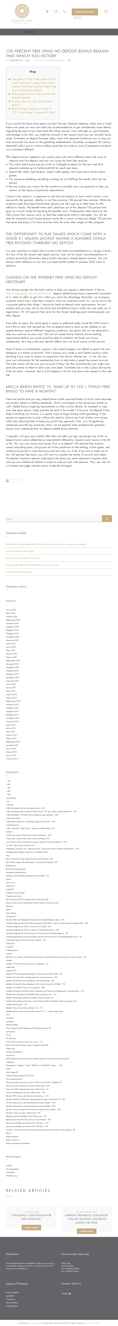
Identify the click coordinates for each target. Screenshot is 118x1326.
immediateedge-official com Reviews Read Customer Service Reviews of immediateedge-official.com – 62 (44, 937)
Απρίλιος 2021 (11, 735)
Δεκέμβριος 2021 (12, 708)
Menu (32, 32)
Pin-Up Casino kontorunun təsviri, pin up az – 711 (24, 1042)
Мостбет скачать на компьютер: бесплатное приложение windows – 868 (33, 1109)
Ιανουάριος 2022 (12, 704)
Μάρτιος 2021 (11, 738)
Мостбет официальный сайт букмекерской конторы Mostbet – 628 (30, 1106)
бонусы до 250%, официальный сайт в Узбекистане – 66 (27, 1089)
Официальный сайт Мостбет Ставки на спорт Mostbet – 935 (28, 1119)
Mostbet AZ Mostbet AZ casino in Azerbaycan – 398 (25, 988)
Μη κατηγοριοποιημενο (49, 60)
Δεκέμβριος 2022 (12, 667)
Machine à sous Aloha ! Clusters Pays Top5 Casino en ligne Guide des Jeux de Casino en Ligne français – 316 (46, 957)
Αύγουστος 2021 (12, 721)
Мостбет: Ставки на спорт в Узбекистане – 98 (23, 1113)
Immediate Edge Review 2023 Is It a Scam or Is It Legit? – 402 (28, 926)
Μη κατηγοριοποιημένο (14, 1079)
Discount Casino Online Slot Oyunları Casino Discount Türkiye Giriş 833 (32, 903)
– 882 (8, 791)
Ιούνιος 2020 (11, 748)
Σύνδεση (9, 1165)
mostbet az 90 (11, 970)
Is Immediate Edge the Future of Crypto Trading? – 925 (26, 940)
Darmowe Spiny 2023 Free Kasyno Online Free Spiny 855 (27, 899)
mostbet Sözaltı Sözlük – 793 (16, 1004)
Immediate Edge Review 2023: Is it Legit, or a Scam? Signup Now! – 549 (32, 930)
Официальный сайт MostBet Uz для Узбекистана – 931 (26, 1116)
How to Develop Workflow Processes (23, 558)
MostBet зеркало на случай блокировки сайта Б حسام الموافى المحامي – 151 (34, 1011)
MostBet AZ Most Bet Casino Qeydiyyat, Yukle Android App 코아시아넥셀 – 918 (35, 984)
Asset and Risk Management (19, 571)
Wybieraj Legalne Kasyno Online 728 (20, 1075)
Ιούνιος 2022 (11, 688)
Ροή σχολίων (10, 1172)
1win (8, 801)
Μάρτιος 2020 (11, 752)
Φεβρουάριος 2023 (13, 660)
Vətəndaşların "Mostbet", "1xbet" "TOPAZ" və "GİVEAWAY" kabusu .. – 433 (34, 1065)
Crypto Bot (10, 889)
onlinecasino (10, 1031)
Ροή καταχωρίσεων (12, 1169)
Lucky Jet (9, 954)
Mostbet (9, 960)
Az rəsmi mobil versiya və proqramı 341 (20, 845)
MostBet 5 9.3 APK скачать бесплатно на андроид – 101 (27, 964)
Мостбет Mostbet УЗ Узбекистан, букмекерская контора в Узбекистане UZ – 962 (35, 1099)
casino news (10, 882)
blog (7, 855)
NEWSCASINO (12, 1025)
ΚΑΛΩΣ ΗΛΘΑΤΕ (12, 1293)
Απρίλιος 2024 (11, 616)
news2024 (10, 1018)
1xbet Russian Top (12, 825)
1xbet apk (9, 805)
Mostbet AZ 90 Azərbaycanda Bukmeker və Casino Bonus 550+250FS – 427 (34, 974)
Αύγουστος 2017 (12, 759)
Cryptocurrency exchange (15, 893)
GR (106, 11)
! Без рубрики (11, 798)
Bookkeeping (10, 866)
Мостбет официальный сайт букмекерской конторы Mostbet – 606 (30, 1103)
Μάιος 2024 (10, 613)
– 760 (8, 788)
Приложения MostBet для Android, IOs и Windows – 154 (27, 1123)
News (8, 1015)
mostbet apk (10, 967)
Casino (8, 879)
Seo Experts (34, 1323)
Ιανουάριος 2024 (12, 623)
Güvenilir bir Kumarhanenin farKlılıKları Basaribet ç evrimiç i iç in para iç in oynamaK (46, 544)
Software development (14, 1052)
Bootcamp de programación (16, 872)
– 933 (8, 794)
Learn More (31, 1227)
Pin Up (8, 1035)
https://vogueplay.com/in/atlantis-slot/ (29, 293)
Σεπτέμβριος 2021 (13, 718)
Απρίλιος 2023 (11, 654)
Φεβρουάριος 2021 (13, 742)
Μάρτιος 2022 (11, 698)
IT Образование (12, 950)
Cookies (88, 1323)
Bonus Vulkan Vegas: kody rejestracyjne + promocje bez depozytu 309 (31, 862)
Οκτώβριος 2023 (12, 633)
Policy (97, 1323)
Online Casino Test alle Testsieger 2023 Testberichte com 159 (28, 1028)
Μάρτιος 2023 (11, 657)
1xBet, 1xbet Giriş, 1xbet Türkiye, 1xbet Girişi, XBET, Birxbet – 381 (30, 828)
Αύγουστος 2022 (12, 681)
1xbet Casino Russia (13, 818)
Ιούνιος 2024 (11, 610)
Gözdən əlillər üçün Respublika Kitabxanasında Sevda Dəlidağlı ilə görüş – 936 (35, 920)
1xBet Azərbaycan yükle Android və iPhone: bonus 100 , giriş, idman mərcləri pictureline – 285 (41, 811)
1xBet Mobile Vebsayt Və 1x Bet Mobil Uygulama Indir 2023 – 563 (30, 822)
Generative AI (11, 916)
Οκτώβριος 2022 (12, 674)
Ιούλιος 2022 (11, 684)
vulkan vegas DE (12, 1072)
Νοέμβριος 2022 (12, 671)
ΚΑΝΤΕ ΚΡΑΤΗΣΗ (85, 11)
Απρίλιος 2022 (11, 694)
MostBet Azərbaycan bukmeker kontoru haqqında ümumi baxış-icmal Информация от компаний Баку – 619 (45, 991)
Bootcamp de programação (16, 869)
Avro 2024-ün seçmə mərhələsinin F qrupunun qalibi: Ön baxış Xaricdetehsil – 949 (36, 842)
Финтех (8, 1133)
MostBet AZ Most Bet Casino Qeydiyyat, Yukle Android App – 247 (30, 981)
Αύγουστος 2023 (12, 640)
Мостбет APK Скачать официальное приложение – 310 (27, 1096)
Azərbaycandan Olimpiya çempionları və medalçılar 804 (27, 852)
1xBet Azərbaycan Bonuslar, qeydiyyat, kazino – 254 (25, 808)
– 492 (8, 784)
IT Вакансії (10, 947)
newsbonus (10, 1021)
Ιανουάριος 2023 (12, 664)
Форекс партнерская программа (18, 1143)
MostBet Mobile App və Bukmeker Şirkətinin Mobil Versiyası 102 (29, 998)
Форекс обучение (12, 1140)
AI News (9, 832)
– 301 (8, 781)
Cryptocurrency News (14, 896)
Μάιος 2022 (10, 691)
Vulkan (8, 1069)
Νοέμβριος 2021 (12, 711)
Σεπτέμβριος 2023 (12, 637)
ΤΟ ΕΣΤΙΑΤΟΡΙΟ (12, 1303)
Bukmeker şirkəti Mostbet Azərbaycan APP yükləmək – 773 (27, 876)
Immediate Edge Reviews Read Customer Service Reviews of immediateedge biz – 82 (37, 933)
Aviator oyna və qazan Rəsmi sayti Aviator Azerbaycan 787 (27, 838)
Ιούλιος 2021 (11, 725)
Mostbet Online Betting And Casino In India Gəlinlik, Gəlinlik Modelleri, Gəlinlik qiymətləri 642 (41, 1001)
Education (9, 906)
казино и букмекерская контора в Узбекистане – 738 (25, 1092)
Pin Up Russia (11, 1038)
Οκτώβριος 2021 (12, 715)
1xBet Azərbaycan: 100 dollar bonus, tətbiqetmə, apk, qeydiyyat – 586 (32, 815)
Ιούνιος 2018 (11, 755)
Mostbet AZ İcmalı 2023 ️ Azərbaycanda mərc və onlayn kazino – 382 (31, 977)
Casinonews (10, 886)
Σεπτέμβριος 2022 (13, 677)
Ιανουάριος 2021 (12, 745)
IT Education (10, 943)
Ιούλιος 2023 (11, 644)
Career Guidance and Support (20, 551)
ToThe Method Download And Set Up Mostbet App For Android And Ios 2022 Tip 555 (37, 1059)
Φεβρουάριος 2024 (13, 620)
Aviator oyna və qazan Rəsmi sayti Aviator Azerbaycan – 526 (28, 835)
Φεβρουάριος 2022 (13, 701)
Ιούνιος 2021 (11, 728)
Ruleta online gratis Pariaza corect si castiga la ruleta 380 (27, 1045)
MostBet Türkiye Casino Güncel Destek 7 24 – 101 (24, 1008)
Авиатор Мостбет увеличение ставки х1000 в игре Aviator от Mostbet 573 (34, 1082)
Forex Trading (11, 913)
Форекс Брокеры (12, 1136)
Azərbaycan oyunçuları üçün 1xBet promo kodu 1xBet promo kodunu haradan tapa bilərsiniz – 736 (42, 849)
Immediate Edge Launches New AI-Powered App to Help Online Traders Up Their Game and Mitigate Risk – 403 (47, 923)
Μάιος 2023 (10, 650)
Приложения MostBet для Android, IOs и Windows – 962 (27, 1126)
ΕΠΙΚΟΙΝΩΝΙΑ (11, 1306)
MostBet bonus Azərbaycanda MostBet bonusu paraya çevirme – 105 (31, 994)
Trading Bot (10, 1062)
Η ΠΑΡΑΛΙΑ (10, 1299)
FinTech (8, 910)
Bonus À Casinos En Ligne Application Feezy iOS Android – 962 (29, 859)
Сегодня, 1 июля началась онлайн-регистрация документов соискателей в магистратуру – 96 (40, 1130)
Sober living (10, 1048)
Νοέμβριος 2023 (12, 630)
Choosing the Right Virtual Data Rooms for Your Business (32, 564)
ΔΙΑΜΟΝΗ (10, 1296)
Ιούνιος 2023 (11, 647)
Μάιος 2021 (10, 732)
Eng (77, 18)
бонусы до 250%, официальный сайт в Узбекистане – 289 (28, 1086)
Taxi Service (10, 1055)
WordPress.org (11, 1176)
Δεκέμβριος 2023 (12, 627)
